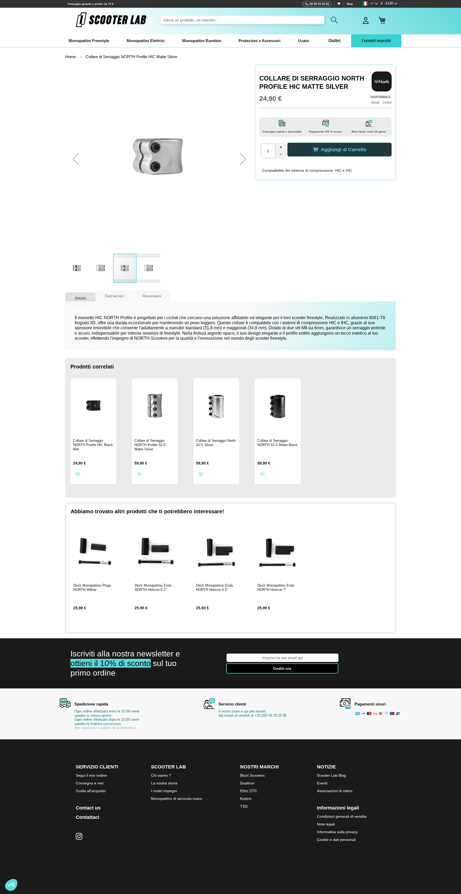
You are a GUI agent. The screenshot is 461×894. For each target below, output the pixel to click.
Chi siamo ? (161, 775)
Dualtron (247, 783)
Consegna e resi (90, 783)
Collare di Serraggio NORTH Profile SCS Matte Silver (150, 445)
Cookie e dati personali (336, 839)
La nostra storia (164, 783)
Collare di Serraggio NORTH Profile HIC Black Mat (93, 445)
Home (70, 57)
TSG (244, 806)
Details (80, 298)
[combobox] (242, 20)
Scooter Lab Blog (331, 775)
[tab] (80, 296)
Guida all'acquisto (91, 791)
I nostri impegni (164, 791)
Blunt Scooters (252, 775)
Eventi (322, 783)
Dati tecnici (114, 296)
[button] (389, 3)
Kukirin (246, 798)
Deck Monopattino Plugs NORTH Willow (92, 587)
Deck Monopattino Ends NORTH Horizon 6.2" (153, 587)
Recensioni (151, 296)
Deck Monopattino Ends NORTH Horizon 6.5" (214, 587)
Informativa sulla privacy (337, 832)
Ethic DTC (248, 791)
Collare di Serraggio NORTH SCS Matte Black (277, 443)
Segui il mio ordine (91, 775)
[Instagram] (79, 836)
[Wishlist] (338, 3)
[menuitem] (88, 40)
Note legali (326, 824)
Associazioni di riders (334, 791)
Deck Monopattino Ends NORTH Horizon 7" (276, 587)
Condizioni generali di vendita (342, 816)
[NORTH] (382, 81)
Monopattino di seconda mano (176, 798)
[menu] (230, 40)
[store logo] (111, 20)
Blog (350, 3)
